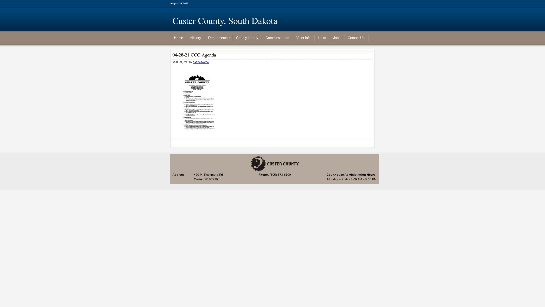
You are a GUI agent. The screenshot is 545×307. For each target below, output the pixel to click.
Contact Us (356, 38)
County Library (247, 38)
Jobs (336, 38)
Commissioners (277, 38)
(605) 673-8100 (280, 174)
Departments (216, 38)
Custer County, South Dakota (224, 20)
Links (322, 38)
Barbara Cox (201, 62)
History (195, 38)
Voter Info (303, 38)
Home (178, 38)
